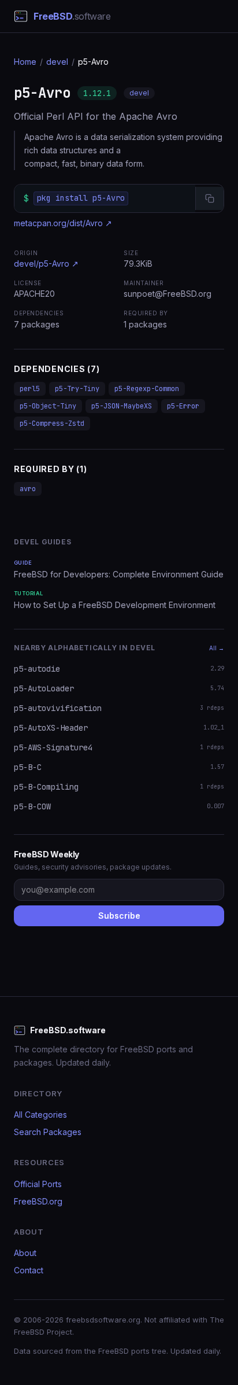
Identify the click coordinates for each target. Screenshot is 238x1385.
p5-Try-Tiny (77, 388)
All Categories (40, 1114)
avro (28, 488)
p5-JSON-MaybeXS (121, 406)
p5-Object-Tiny (48, 406)
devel (57, 62)
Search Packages (47, 1132)
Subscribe (119, 915)
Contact (28, 1270)
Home (25, 62)
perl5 (30, 388)
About (25, 1253)
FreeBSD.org (38, 1201)
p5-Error (183, 406)
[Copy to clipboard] (209, 198)
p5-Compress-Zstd (52, 423)
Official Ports (38, 1184)
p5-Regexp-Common (146, 388)
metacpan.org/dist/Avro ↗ (63, 223)
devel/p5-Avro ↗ (46, 263)
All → (216, 647)
